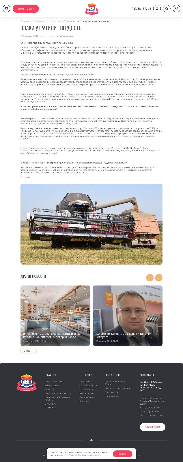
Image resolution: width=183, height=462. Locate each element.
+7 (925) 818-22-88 (141, 9)
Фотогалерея (87, 393)
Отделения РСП (88, 385)
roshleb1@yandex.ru (150, 411)
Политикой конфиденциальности (84, 455)
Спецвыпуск (111, 392)
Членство (50, 389)
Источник (25, 177)
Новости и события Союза (115, 383)
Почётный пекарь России (58, 393)
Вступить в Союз (26, 8)
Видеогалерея (87, 397)
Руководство (52, 385)
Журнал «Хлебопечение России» (57, 398)
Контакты (85, 401)
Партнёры (50, 407)
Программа (86, 381)
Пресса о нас (112, 395)
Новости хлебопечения (117, 388)
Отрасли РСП (87, 389)
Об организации (53, 381)
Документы (51, 403)
